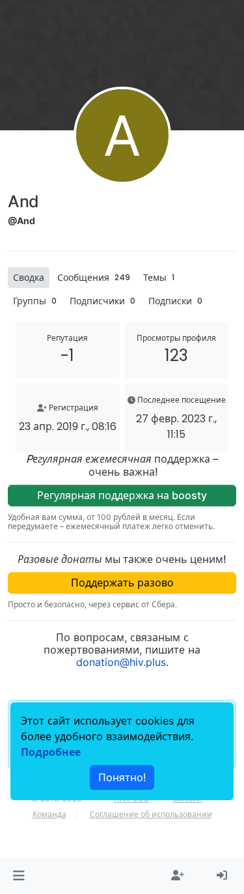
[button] (18, 876)
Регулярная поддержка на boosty (122, 495)
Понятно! (122, 777)
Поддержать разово (122, 582)
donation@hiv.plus (121, 662)
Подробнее (51, 751)
